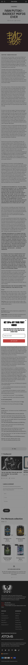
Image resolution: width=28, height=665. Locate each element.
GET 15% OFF (14, 340)
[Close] (25, 320)
